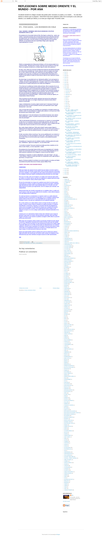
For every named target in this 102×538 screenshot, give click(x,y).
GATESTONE (66, 294)
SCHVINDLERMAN (68, 430)
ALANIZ (65, 194)
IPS (64, 315)
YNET (65, 488)
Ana (72, 495)
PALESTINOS (67, 383)
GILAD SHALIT (67, 297)
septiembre (67, 94)
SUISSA (65, 446)
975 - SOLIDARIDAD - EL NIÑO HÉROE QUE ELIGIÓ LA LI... (73, 150)
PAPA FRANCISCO (68, 385)
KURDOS (66, 341)
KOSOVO (66, 338)
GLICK (65, 299)
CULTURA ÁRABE (68, 246)
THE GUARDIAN (67, 455)
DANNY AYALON (67, 252)
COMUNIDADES (67, 238)
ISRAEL (65, 323)
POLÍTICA (66, 399)
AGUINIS (66, 190)
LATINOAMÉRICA (39, 243)
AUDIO (65, 212)
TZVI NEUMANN (67, 467)
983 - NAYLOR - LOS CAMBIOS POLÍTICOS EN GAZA (71, 127)
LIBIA (65, 350)
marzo (66, 105)
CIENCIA (66, 233)
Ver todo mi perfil (66, 501)
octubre (67, 92)
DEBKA (65, 255)
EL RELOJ (66, 277)
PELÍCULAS (66, 386)
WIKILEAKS (66, 480)
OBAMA (65, 374)
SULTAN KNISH (67, 447)
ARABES (66, 203)
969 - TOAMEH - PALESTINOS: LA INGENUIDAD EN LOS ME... (72, 165)
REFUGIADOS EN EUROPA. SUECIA (71, 412)
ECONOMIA (66, 267)
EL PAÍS (65, 276)
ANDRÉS (66, 202)
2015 (65, 82)
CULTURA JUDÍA (67, 247)
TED (65, 450)
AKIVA (65, 193)
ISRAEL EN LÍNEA (68, 324)
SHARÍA (65, 433)
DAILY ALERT (67, 250)
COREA (65, 241)
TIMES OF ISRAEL (68, 459)
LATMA (65, 346)
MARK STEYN (67, 358)
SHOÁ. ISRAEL (67, 436)
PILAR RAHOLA (67, 391)
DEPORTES (66, 256)
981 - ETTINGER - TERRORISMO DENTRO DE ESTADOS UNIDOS (72, 133)
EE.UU (65, 268)
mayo (66, 101)
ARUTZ (65, 209)
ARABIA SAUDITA (67, 205)
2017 (65, 79)
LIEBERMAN (66, 352)
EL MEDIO (66, 273)
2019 (65, 75)
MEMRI (65, 362)
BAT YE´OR (66, 218)
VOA (65, 477)
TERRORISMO (67, 452)
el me (65, 271)
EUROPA (66, 283)
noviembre (67, 91)
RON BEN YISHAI (67, 421)
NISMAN (66, 370)
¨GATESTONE (67, 180)
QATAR (65, 406)
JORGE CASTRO (67, 333)
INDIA (65, 312)
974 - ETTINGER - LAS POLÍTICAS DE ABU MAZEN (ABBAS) (73, 153)
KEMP (65, 335)
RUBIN (65, 427)
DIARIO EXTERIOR (68, 261)
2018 (65, 77)
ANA (24, 243)
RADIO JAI (66, 409)
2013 (65, 86)
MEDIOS (66, 361)
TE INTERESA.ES (67, 449)
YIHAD (65, 486)
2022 (65, 72)
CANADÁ (66, 226)
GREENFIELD (67, 300)
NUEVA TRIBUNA (67, 373)
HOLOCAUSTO (67, 309)
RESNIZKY (66, 418)
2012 (65, 87)
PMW (65, 396)
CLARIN (65, 235)
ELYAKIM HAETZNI (68, 279)
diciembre (67, 89)
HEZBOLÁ (66, 306)
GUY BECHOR (67, 302)
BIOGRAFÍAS (66, 221)
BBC (65, 220)
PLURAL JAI (66, 394)
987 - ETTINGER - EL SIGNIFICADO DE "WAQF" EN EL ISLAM (73, 116)
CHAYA (65, 227)
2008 (65, 173)
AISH (65, 191)
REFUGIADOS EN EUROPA (69, 411)
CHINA (65, 229)
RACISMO (66, 408)
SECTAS (66, 432)
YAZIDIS (65, 483)
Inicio (40, 288)
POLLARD (66, 402)
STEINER (66, 441)
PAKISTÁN (66, 382)
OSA (65, 380)
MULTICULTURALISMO (69, 367)
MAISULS (66, 353)
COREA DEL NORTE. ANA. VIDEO (71, 243)
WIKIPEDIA (66, 482)
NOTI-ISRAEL (67, 371)
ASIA (65, 211)
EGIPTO (65, 270)
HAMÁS (65, 303)
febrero (66, 106)
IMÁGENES (27, 243)
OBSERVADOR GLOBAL (69, 376)
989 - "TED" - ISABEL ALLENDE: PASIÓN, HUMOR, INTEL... (71, 110)
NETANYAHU (67, 368)
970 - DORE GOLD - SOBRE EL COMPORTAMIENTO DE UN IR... (72, 163)
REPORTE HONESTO (68, 417)
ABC (65, 183)
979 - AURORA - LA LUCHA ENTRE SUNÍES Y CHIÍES (72, 139)
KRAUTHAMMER (67, 340)
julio (66, 98)
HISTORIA (66, 308)
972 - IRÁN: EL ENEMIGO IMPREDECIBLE (70, 157)
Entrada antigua (56, 288)
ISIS (65, 320)
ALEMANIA (66, 196)
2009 (65, 172)
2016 (65, 80)
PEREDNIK (66, 388)
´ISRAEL (66, 179)
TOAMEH (66, 461)
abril (66, 103)
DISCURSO (66, 262)
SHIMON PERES (67, 435)
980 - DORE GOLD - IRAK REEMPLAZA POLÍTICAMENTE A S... (73, 136)
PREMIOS (66, 403)
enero (66, 108)
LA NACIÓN (66, 343)
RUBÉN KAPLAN (67, 426)
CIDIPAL (66, 232)
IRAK (65, 317)
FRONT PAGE (67, 293)
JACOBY (66, 327)
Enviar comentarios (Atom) (30, 290)
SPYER (65, 440)
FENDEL (66, 286)
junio (66, 99)
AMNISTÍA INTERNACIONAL (70, 199)
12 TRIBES (66, 182)
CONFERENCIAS (67, 240)
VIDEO (65, 476)
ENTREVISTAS (67, 280)
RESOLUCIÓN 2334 (68, 420)
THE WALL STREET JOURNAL (70, 458)
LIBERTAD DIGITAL (68, 349)
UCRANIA (66, 468)
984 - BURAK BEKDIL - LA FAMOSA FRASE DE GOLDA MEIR (72, 124)
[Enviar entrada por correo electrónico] (32, 241)
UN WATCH (66, 470)
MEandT (66, 359)
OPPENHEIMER (67, 379)
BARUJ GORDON (67, 217)
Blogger (58, 534)
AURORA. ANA (67, 215)
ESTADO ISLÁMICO (68, 282)
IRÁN (65, 318)
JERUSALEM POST (68, 330)
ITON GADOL (32, 243)
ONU (65, 377)
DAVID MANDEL (67, 253)
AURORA (66, 214)
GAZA (65, 296)
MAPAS (65, 355)
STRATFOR (66, 442)
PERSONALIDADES (68, 390)
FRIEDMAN (66, 291)
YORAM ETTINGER (68, 490)
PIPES (65, 393)
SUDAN (65, 444)
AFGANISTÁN (67, 185)
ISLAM (65, 321)
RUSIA (65, 429)
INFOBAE (66, 314)
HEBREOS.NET (67, 305)
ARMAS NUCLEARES (68, 208)
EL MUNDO (66, 274)
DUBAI (65, 265)
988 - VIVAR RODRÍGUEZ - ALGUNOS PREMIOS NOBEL (73, 113)
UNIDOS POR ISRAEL (68, 471)
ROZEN (65, 424)
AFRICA (65, 186)
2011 (65, 168)
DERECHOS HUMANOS (69, 258)
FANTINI (65, 285)
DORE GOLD (66, 264)
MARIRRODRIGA (67, 356)
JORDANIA (66, 332)
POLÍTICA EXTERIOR (68, 400)
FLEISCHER (66, 288)
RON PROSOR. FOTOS (69, 423)
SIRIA (65, 438)
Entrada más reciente (23, 288)
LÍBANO (65, 347)
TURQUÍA (66, 465)
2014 (65, 84)
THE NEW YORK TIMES (69, 456)
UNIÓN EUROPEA (68, 473)
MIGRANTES (66, 364)
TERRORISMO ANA (68, 453)
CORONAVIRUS (67, 244)
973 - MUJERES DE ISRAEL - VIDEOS (73, 154)
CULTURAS (66, 249)
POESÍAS (66, 397)
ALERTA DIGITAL (67, 197)
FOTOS (65, 290)
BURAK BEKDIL (67, 223)
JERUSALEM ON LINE (68, 329)
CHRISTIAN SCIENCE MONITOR (71, 230)
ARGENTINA (66, 206)
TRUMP (65, 464)
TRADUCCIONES (67, 462)
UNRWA (66, 474)
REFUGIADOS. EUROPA (69, 414)
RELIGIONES (67, 415)
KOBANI (65, 336)
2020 (65, 73)
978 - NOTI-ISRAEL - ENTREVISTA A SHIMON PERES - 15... (72, 141)
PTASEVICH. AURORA (68, 405)
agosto (66, 96)
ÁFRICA (65, 188)
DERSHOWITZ (67, 259)
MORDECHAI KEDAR (68, 365)
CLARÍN (65, 236)
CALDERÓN (66, 224)
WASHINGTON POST (68, 479)
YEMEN (65, 485)
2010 (65, 170)
